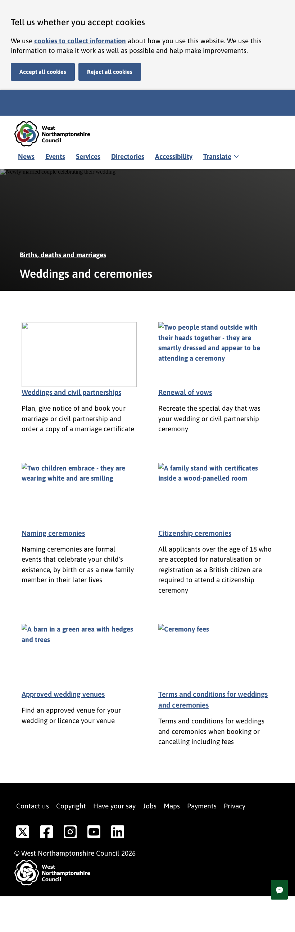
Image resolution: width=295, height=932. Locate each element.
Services (88, 156)
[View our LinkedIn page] (117, 833)
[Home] (57, 133)
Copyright (71, 806)
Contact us (32, 806)
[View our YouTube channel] (94, 833)
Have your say (114, 806)
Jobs (149, 806)
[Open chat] (279, 890)
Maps (172, 806)
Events (55, 156)
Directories (127, 156)
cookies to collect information (80, 41)
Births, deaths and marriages (63, 255)
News (26, 156)
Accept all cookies (42, 71)
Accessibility (173, 156)
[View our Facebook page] (46, 833)
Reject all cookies (109, 71)
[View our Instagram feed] (70, 833)
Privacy (234, 806)
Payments (202, 806)
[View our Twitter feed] (22, 833)
